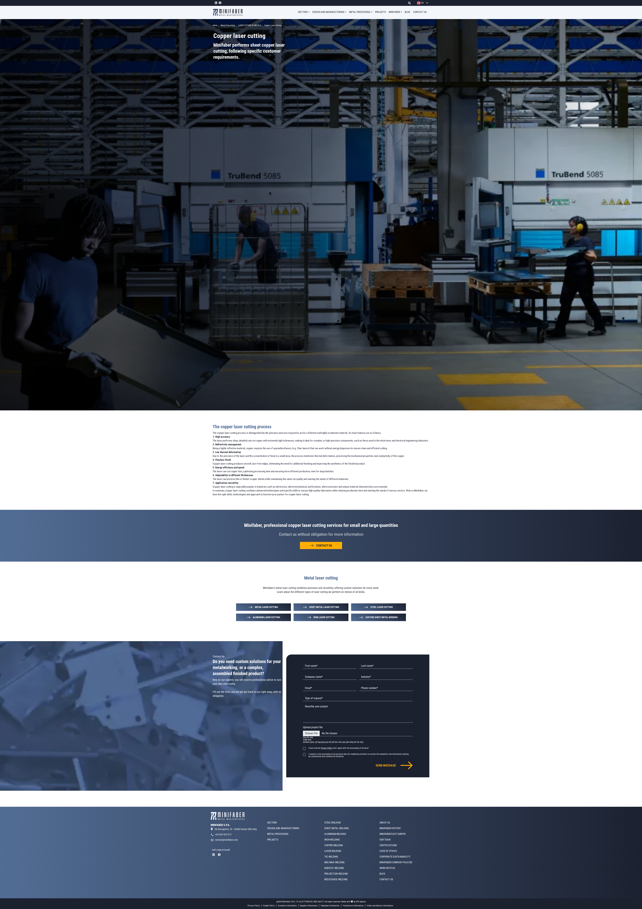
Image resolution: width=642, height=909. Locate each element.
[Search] (410, 3)
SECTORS (272, 822)
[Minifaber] (229, 12)
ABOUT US (385, 822)
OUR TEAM (385, 839)
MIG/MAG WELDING (334, 862)
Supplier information (308, 905)
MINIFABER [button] (394, 12)
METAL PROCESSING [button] (359, 12)
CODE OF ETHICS (388, 851)
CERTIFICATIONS (388, 845)
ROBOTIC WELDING (334, 868)
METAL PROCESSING (277, 833)
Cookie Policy (269, 905)
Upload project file (313, 727)
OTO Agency (361, 901)
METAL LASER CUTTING (266, 607)
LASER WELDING (332, 851)
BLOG (407, 12)
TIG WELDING (331, 856)
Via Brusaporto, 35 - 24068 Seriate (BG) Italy (236, 829)
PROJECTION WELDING (336, 873)
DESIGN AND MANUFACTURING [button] (328, 12)
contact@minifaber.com (226, 839)
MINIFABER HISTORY (390, 828)
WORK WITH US (387, 868)
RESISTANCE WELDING (336, 879)
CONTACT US (420, 12)
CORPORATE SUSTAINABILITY (395, 856)
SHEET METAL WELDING (336, 828)
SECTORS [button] (303, 12)
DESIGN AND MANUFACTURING (283, 828)
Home (215, 25)
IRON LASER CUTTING (324, 617)
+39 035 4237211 (223, 834)
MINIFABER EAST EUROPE (393, 833)
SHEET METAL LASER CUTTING (324, 607)
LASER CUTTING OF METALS (249, 25)
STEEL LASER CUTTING (381, 607)
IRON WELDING (332, 839)
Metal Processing (228, 25)
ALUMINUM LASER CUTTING (266, 617)
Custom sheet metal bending (381, 617)
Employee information (330, 905)
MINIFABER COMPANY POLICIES (396, 862)
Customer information (287, 905)
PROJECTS (380, 12)
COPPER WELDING (333, 845)
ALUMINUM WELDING (335, 833)
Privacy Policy (254, 905)
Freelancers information (353, 905)
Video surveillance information (380, 905)
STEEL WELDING (332, 822)
